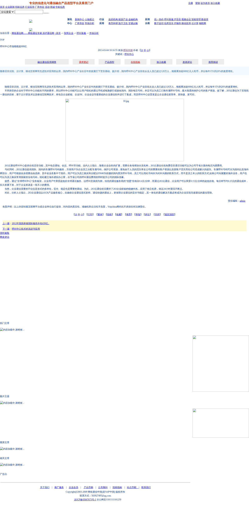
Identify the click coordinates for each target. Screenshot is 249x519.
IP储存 (177, 23)
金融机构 (133, 19)
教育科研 (113, 23)
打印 (90, 214)
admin (242, 201)
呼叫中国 (128, 50)
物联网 (202, 23)
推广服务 (59, 487)
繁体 (100, 214)
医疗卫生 (123, 23)
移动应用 (186, 23)
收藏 (118, 214)
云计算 (194, 23)
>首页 (58, 33)
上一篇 (6, 223)
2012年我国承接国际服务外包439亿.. (30, 223)
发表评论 (187, 62)
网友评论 (4, 237)
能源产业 (123, 19)
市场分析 (89, 23)
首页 (2, 7)
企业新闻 (10, 7)
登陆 (197, 3)
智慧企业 (68, 33)
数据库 (204, 19)
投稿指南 (117, 487)
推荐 (128, 214)
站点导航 (133, 487)
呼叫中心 (129, 54)
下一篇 (6, 228)
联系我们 (146, 487)
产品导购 (88, 487)
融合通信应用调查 (47, 62)
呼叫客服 (169, 19)
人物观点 (89, 19)
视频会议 (186, 19)
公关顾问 (103, 487)
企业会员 (73, 487)
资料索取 (4, 233)
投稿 (109, 214)
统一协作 (159, 19)
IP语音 (177, 19)
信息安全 (169, 23)
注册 (190, 3)
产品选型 (109, 62)
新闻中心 (79, 19)
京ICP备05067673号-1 (85, 499)
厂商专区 (39, 7)
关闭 (157, 214)
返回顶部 (169, 214)
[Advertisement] (63, 80)
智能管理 (196, 19)
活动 (47, 7)
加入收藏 (215, 3)
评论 (147, 214)
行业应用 (29, 7)
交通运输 (133, 23)
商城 (52, 7)
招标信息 (20, 7)
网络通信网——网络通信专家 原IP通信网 (33, 33)
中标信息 (60, 7)
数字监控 (159, 23)
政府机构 (113, 19)
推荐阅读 (213, 62)
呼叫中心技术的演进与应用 (26, 228)
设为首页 (205, 3)
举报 (138, 214)
